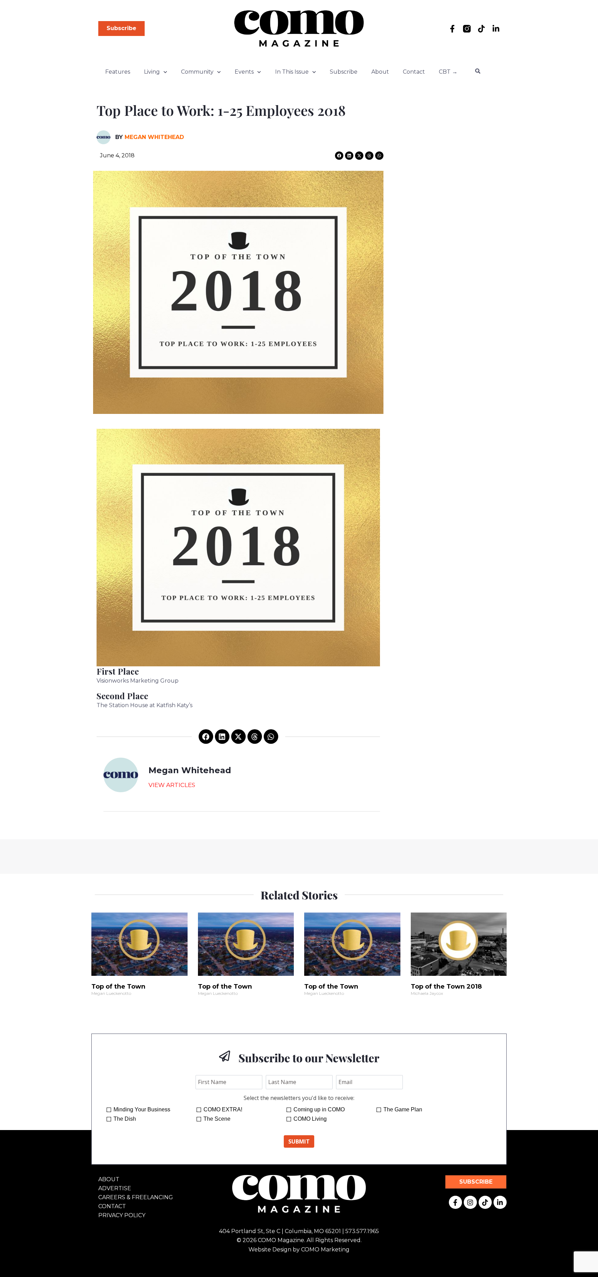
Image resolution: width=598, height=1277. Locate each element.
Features (117, 71)
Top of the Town (118, 986)
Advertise (114, 1188)
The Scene (216, 1119)
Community (197, 71)
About (380, 71)
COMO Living (310, 1119)
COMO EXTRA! (222, 1109)
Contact (414, 71)
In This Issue (292, 71)
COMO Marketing (325, 1249)
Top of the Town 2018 (446, 986)
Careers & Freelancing (135, 1197)
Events (244, 71)
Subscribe (343, 71)
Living (152, 71)
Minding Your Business (142, 1109)
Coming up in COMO (319, 1109)
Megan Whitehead (154, 137)
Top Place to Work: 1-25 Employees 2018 (221, 110)
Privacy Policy (121, 1215)
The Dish (125, 1119)
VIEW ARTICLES (171, 784)
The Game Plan (402, 1109)
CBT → (448, 71)
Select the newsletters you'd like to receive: (299, 1098)
